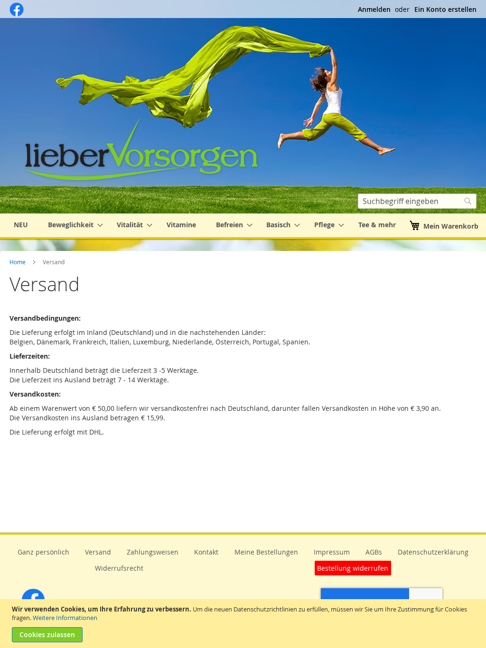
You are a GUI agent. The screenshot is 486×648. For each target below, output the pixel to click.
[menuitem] (21, 225)
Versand (98, 551)
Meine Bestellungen (266, 551)
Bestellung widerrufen (352, 568)
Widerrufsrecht (119, 568)
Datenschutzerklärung (433, 551)
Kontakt (206, 551)
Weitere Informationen (65, 617)
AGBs (373, 551)
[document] (244, 623)
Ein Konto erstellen (445, 9)
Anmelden (374, 9)
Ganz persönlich (43, 551)
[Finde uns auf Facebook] (16, 14)
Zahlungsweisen (152, 551)
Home (18, 262)
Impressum (332, 551)
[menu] (243, 225)
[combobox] (417, 201)
